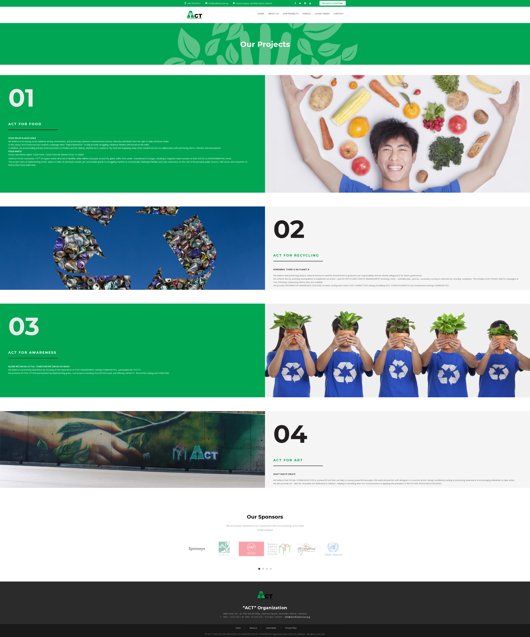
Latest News (322, 13)
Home (261, 13)
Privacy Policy (291, 628)
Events (307, 13)
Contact (339, 13)
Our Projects (291, 13)
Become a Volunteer (332, 3)
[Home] (209, 15)
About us (273, 13)
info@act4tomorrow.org (297, 616)
